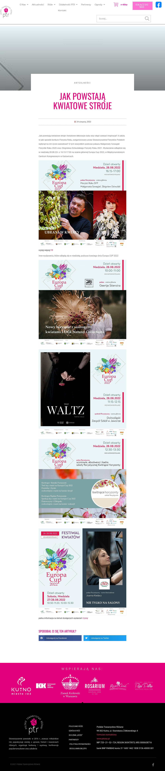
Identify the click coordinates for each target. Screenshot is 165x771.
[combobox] (121, 18)
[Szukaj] (148, 18)
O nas (23, 4)
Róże (50, 4)
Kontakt (62, 10)
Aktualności (38, 4)
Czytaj (85, 618)
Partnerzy (86, 4)
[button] (60, 638)
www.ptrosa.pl (103, 738)
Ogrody (98, 4)
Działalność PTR (67, 4)
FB (52, 250)
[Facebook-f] (153, 764)
